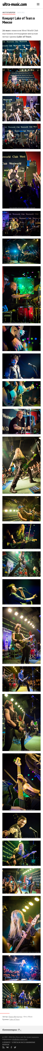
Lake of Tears (15, 1019)
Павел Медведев (15, 1016)
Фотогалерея (9, 12)
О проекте (6, 1042)
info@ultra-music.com (19, 1039)
